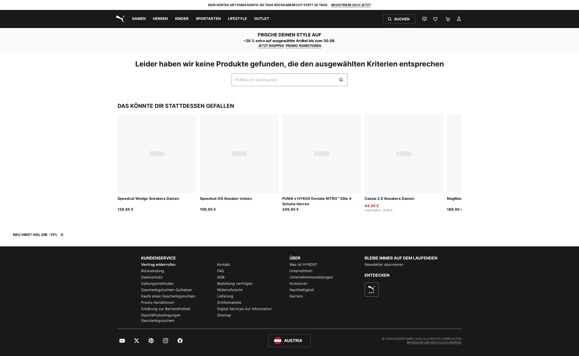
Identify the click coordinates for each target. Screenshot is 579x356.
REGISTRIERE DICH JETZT (351, 5)
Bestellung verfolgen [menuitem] (234, 283)
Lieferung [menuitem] (225, 296)
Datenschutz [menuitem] (152, 277)
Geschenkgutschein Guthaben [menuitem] (166, 290)
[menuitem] (138, 19)
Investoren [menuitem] (298, 283)
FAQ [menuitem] (220, 271)
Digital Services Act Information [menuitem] (244, 308)
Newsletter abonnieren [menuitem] (384, 264)
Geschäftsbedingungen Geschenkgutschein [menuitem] (160, 318)
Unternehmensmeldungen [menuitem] (311, 277)
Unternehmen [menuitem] (301, 271)
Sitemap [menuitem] (224, 315)
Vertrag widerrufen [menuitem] (158, 264)
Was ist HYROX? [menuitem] (303, 264)
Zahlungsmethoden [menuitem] (157, 283)
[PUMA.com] (119, 19)
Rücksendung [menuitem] (152, 271)
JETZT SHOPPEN (271, 45)
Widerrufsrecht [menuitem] (229, 290)
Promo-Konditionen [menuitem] (157, 302)
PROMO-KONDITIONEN (303, 45)
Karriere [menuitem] (296, 296)
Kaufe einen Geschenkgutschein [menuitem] (168, 296)
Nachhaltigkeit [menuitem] (302, 290)
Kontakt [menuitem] (223, 264)
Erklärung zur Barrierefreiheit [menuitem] (165, 308)
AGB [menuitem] (220, 277)
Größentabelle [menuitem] (229, 302)
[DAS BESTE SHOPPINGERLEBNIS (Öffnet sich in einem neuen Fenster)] (372, 290)
